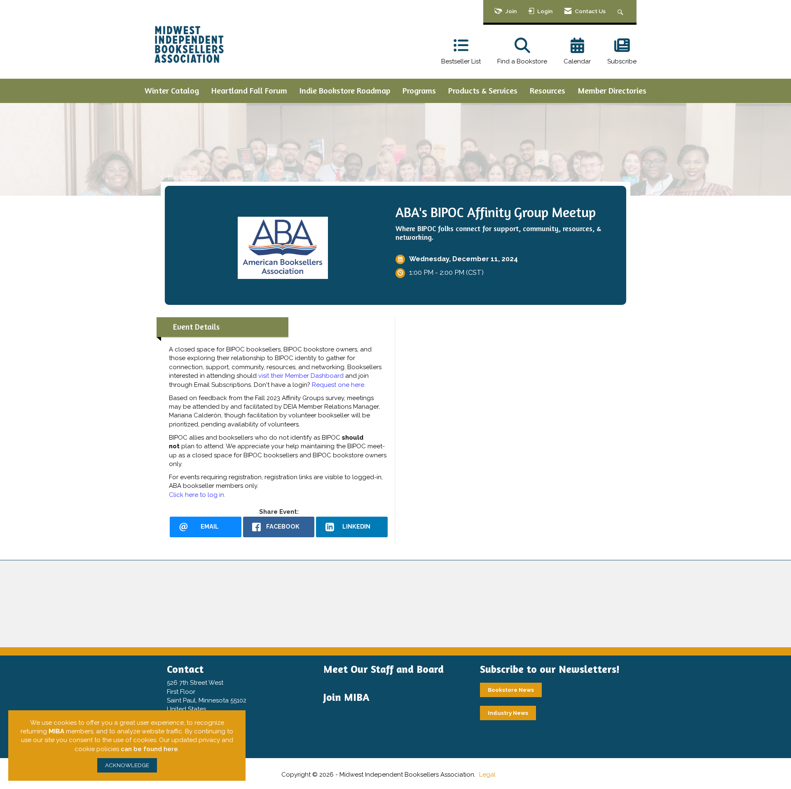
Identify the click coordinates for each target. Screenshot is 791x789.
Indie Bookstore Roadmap (345, 90)
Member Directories (612, 90)
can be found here (149, 749)
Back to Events (190, 177)
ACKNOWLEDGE (127, 765)
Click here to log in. (197, 495)
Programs (419, 90)
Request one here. (338, 385)
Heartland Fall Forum (249, 90)
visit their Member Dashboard (301, 375)
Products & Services (482, 90)
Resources (547, 90)
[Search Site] (621, 11)
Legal (487, 774)
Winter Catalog (172, 90)
